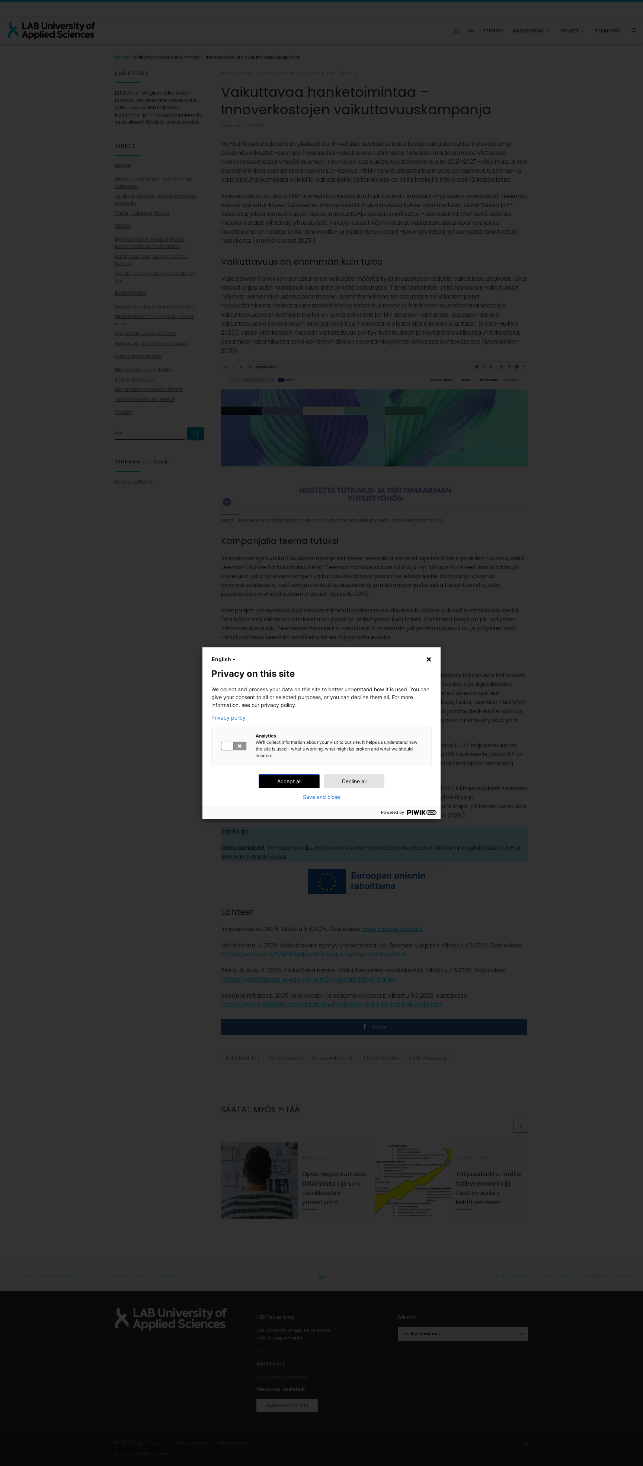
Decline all (354, 781)
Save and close (321, 797)
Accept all (289, 781)
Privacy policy (228, 718)
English (221, 659)
